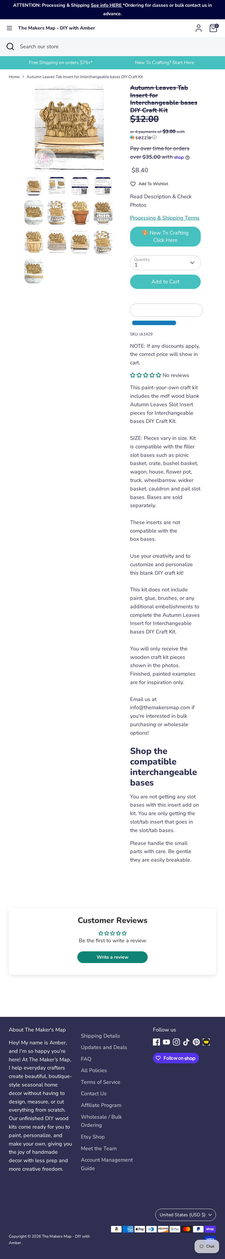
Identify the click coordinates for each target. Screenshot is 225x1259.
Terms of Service (100, 1082)
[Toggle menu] (9, 28)
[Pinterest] (196, 1042)
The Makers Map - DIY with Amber (56, 28)
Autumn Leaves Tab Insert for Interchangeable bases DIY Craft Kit (85, 77)
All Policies (94, 1070)
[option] (60, 62)
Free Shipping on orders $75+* (61, 62)
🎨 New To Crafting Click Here (165, 236)
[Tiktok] (186, 1042)
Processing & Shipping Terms (165, 217)
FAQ (86, 1058)
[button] (165, 134)
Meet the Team (99, 1148)
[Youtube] (166, 1042)
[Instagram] (176, 1042)
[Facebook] (156, 1042)
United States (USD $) (183, 1215)
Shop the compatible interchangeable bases (163, 767)
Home (14, 77)
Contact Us (94, 1093)
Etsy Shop (93, 1136)
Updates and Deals (104, 1047)
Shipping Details (100, 1035)
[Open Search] (10, 46)
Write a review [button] (113, 957)
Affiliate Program (101, 1105)
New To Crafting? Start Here (164, 62)
